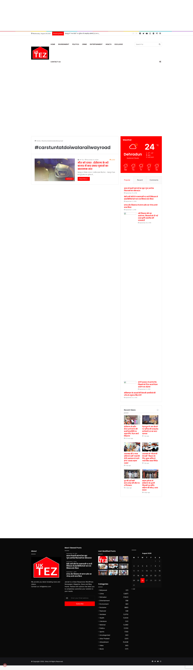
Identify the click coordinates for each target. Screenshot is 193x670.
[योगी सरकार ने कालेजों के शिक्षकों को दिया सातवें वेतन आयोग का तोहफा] (130, 384)
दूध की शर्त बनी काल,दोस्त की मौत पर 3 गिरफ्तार (132, 483)
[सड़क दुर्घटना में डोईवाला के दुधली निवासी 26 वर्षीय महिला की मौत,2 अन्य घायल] (150, 474)
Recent (140, 180)
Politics (75, 44)
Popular (127, 180)
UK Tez (81, 160)
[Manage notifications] (5, 665)
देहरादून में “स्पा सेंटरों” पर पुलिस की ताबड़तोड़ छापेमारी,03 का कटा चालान (84, 33)
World (102, 649)
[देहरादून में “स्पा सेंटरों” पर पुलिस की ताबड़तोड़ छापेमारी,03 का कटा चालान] (150, 419)
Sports (102, 632)
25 (138, 580)
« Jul (133, 589)
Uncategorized (105, 635)
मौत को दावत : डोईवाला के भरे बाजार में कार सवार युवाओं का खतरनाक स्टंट (93, 166)
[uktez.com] (40, 53)
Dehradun (103, 597)
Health (108, 44)
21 (151, 575)
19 (142, 575)
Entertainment (96, 44)
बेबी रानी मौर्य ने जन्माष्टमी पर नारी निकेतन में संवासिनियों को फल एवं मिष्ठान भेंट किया (141, 198)
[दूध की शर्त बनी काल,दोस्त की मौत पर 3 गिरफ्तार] (132, 474)
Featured (103, 611)
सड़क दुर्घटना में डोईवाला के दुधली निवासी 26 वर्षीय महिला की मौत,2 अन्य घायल (150, 485)
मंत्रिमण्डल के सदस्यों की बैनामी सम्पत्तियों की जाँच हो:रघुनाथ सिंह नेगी (140, 394)
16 (159, 571)
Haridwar (103, 614)
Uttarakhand (104, 642)
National (102, 625)
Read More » (83, 179)
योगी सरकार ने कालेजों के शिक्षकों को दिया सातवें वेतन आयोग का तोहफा (148, 384)
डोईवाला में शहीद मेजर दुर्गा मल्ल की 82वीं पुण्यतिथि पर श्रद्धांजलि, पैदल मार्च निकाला (131, 431)
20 (147, 575)
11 (138, 571)
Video (102, 645)
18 (138, 575)
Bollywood (103, 590)
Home (53, 44)
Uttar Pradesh (105, 638)
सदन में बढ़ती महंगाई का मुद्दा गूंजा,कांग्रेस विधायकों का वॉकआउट (139, 189)
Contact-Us (56, 62)
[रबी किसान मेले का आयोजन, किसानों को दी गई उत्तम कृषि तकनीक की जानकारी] (130, 295)
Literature (103, 621)
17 (134, 575)
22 (155, 575)
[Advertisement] (96, 15)
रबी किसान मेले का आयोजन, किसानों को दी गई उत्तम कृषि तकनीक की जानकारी (148, 217)
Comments (154, 180)
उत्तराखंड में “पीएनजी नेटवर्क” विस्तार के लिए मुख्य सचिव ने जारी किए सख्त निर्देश (150, 457)
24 (134, 580)
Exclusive (119, 44)
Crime (84, 44)
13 (147, 571)
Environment (63, 44)
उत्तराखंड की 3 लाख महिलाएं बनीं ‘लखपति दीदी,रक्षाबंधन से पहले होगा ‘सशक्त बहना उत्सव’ (132, 458)
